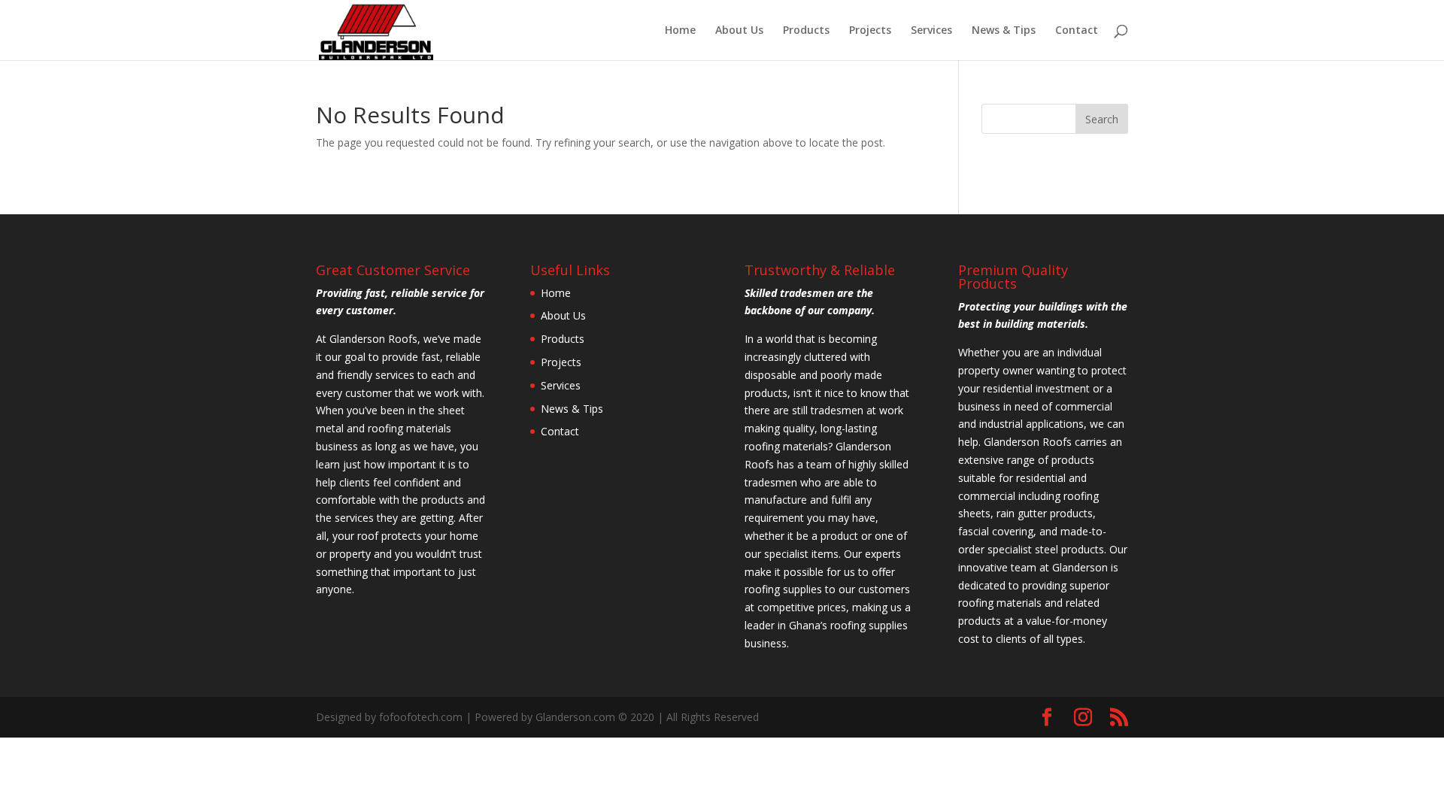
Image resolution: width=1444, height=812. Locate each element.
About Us (739, 31)
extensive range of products (1026, 460)
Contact (1076, 31)
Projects (870, 31)
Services (931, 31)
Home (680, 31)
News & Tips (1004, 31)
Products (806, 31)
